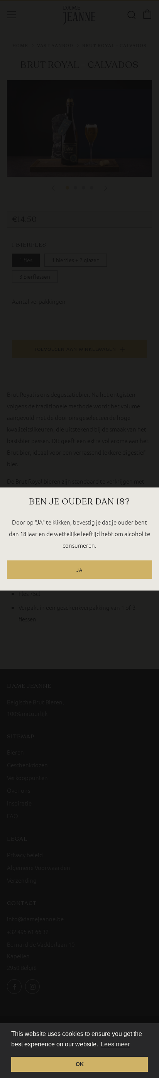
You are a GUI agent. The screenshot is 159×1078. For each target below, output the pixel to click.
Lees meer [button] (115, 1044)
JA (79, 570)
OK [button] (80, 1064)
